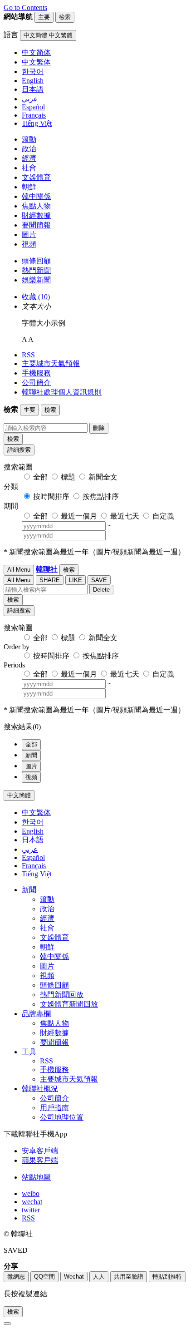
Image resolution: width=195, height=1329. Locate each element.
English (33, 831)
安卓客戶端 (40, 1151)
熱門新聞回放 (61, 994)
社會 (29, 168)
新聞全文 (102, 477)
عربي (30, 849)
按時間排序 (51, 496)
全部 (40, 477)
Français (34, 866)
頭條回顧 (36, 261)
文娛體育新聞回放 (69, 1004)
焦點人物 (36, 206)
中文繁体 (36, 812)
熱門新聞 (36, 270)
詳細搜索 (19, 449)
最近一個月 (79, 516)
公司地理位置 (61, 1117)
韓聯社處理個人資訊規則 (62, 392)
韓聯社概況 (40, 1088)
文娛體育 (36, 177)
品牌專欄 (36, 1014)
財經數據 (36, 215)
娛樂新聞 (36, 280)
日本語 (33, 840)
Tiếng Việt (37, 874)
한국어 (33, 822)
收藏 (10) (36, 297)
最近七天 (124, 516)
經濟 (29, 158)
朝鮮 (29, 187)
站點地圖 (36, 1177)
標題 (68, 477)
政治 (29, 149)
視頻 (29, 244)
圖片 (29, 234)
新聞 (31, 755)
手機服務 (36, 373)
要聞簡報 (36, 225)
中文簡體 (19, 795)
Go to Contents (25, 7)
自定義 (163, 516)
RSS (28, 355)
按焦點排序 (101, 496)
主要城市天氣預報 (51, 363)
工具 (29, 1052)
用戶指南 (54, 1108)
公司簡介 (36, 382)
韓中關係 (36, 196)
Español (33, 857)
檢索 (13, 438)
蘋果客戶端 (40, 1160)
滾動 (29, 139)
